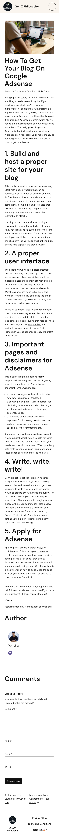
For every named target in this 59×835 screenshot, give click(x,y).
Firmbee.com (31, 606)
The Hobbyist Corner (41, 91)
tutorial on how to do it (24, 569)
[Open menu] (52, 6)
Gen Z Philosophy (27, 6)
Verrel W (25, 91)
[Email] (10, 653)
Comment (11, 709)
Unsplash (47, 606)
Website (9, 767)
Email (8, 754)
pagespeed (30, 313)
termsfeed (31, 445)
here (17, 241)
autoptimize (34, 324)
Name (8, 740)
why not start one (20, 105)
